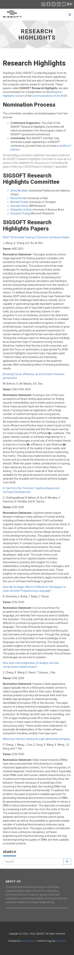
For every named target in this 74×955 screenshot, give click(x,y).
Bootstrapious (28, 941)
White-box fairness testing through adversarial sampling (36, 738)
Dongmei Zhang (20, 213)
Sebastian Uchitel (20, 209)
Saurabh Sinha (19, 205)
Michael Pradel (19, 202)
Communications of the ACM (49, 95)
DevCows (61, 941)
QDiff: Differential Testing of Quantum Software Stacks (36, 237)
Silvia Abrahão (19, 190)
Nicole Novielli (18, 198)
